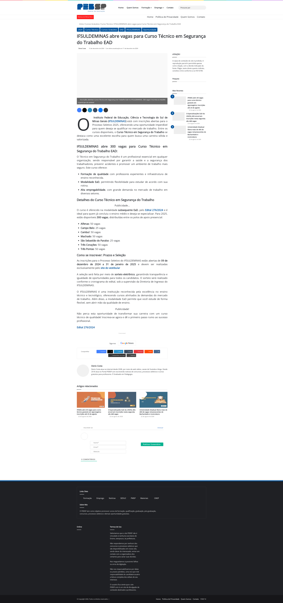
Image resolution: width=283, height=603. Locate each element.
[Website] (92, 377)
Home (121, 7)
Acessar (160, 428)
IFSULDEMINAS (133, 29)
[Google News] (127, 343)
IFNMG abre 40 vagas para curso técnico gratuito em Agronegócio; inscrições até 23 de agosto (89, 412)
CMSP (156, 498)
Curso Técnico (107, 24)
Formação (146, 7)
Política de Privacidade (167, 16)
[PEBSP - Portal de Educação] (92, 8)
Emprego (158, 7)
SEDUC (123, 498)
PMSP (133, 498)
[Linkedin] (90, 110)
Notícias (112, 498)
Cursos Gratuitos (92, 24)
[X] (84, 110)
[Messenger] (100, 110)
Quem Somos (132, 7)
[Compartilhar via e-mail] (106, 110)
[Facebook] (79, 110)
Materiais (144, 498)
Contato (170, 7)
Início (81, 24)
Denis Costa (82, 48)
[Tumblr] (95, 110)
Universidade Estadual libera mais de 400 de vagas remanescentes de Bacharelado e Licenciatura (153, 412)
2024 (80, 29)
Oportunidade (149, 29)
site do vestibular (110, 267)
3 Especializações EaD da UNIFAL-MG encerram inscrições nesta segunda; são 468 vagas (121, 412)
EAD (122, 29)
